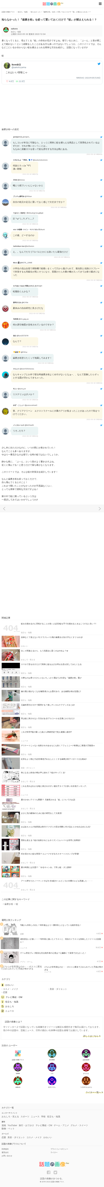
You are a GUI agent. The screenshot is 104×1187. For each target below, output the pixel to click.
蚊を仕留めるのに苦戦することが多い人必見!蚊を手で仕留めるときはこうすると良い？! (58, 623)
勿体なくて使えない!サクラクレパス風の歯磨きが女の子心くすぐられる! (52, 637)
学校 (43, 1116)
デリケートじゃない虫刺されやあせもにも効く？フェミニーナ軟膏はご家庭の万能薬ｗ (58, 745)
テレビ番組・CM (14, 997)
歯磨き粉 (8, 904)
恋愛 (22, 934)
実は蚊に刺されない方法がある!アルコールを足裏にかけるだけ (48, 718)
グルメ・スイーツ (79, 1125)
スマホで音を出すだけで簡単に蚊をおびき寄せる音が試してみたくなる (51, 664)
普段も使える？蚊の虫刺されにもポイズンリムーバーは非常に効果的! (50, 840)
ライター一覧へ (93, 1092)
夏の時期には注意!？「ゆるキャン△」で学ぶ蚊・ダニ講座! (46, 867)
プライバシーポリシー (59, 1149)
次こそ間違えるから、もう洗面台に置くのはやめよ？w (44, 651)
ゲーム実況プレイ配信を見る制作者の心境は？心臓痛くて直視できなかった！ (53, 953)
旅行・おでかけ (26, 1125)
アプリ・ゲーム (26, 962)
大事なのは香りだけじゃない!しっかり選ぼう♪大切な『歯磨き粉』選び (51, 678)
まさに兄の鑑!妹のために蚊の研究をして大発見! (41, 813)
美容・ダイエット (28, 768)
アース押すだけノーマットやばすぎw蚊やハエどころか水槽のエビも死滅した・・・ (57, 881)
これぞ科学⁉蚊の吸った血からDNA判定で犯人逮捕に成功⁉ (46, 732)
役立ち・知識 (26, 632)
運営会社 (5, 1152)
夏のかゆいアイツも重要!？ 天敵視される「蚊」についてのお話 (48, 799)
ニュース (24, 741)
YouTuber (12, 1125)
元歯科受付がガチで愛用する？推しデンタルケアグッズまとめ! (48, 705)
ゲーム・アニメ (61, 1125)
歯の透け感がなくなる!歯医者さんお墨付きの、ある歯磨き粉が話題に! (51, 691)
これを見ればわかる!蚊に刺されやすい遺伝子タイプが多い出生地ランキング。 (54, 786)
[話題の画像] (51, 4)
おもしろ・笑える (28, 659)
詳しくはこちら (90, 1036)
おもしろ (9, 1006)
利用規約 (5, 1149)
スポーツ (25, 1116)
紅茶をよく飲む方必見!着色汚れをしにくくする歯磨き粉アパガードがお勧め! (54, 759)
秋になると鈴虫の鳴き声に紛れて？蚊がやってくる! (43, 772)
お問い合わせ (7, 1156)
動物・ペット (8, 1128)
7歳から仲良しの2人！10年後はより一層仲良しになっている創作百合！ (51, 925)
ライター (54, 1152)
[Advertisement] (52, 106)
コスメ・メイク (10, 989)
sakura (14, 28)
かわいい (24, 646)
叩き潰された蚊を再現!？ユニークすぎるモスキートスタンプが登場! (50, 854)
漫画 (4, 1125)
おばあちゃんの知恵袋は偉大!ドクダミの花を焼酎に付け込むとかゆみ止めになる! (55, 826)
